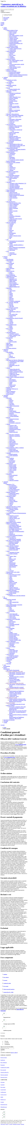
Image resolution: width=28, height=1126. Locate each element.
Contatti (2, 1102)
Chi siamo (3, 1082)
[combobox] (7, 9)
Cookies (10, 1124)
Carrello (2, 23)
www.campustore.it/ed (20, 744)
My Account (6, 17)
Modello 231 (3, 1099)
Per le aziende (3, 1069)
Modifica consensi (16, 1124)
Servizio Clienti (4, 1057)
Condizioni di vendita (5, 1067)
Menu (2, 25)
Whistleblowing (4, 1107)
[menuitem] (6, 665)
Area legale (3, 1124)
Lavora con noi (3, 1094)
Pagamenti (3, 1065)
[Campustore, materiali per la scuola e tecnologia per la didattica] (14, 5)
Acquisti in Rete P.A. (5, 1072)
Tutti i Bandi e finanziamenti (12, 670)
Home (4, 727)
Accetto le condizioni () (9, 1052)
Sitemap (22, 1124)
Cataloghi (2, 1084)
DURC (2, 1097)
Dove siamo (3, 1087)
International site (4, 1104)
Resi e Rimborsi (4, 1062)
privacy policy (14, 1052)
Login (4, 20)
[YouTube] (4, 1117)
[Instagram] (4, 1115)
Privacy (7, 1124)
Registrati (5, 18)
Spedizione (3, 1060)
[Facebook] (4, 1113)
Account (2, 725)
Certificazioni (3, 1092)
